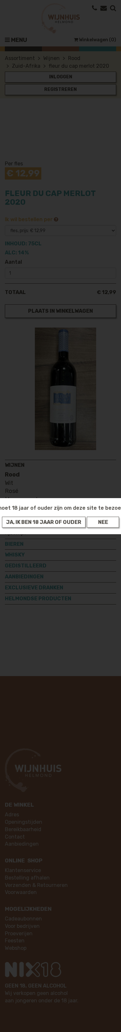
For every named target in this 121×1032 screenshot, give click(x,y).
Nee (103, 522)
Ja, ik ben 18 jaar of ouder (43, 522)
